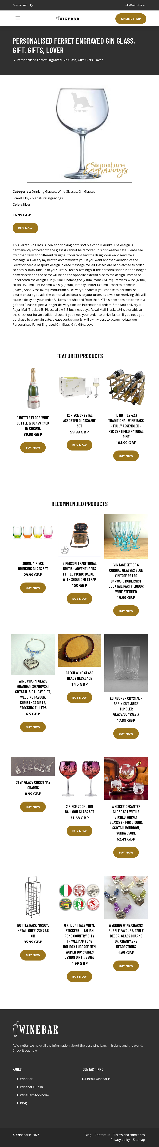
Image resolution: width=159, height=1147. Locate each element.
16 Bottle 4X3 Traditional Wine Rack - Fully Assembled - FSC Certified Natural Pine (126, 426)
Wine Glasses (67, 191)
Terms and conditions (129, 1135)
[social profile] (31, 5)
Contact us (102, 1135)
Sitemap (139, 1140)
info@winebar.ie (135, 5)
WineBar (26, 1079)
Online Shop (131, 19)
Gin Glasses (87, 191)
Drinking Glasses (44, 191)
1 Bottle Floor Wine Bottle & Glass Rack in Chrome (33, 423)
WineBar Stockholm (34, 1095)
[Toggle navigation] (18, 18)
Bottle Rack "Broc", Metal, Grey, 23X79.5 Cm (33, 930)
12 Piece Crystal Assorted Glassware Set (79, 420)
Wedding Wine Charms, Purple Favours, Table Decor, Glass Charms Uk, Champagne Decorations (126, 936)
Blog (23, 1103)
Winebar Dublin (31, 1087)
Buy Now (25, 228)
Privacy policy (120, 1140)
